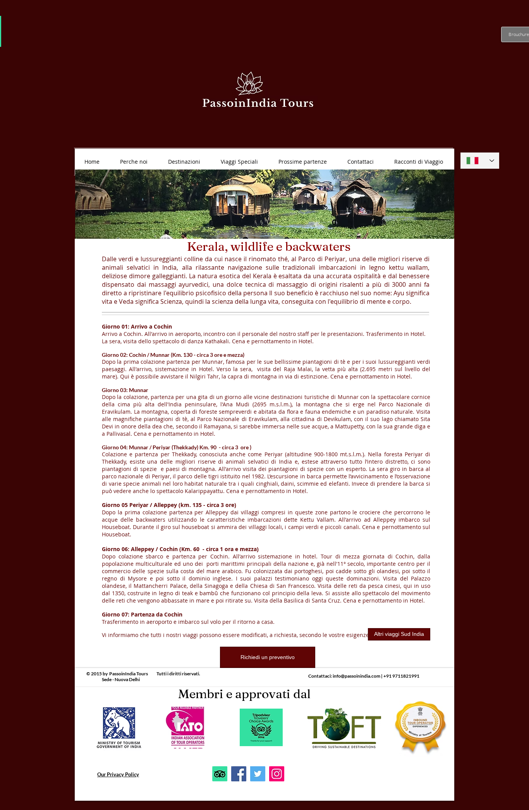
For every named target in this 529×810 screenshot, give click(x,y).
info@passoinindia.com (356, 676)
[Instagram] (276, 773)
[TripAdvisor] (219, 773)
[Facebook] (238, 773)
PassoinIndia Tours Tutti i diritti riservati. (154, 673)
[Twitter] (257, 773)
